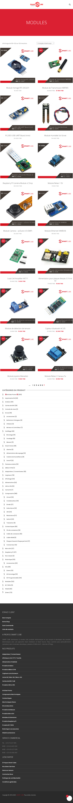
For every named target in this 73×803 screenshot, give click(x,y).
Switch (8, 519)
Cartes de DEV (9, 405)
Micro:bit (8, 548)
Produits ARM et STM (9, 669)
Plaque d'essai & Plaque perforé (16, 541)
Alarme (8, 449)
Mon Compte (6, 618)
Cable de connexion (12, 534)
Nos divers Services (8, 766)
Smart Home (9, 446)
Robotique (8, 559)
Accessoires (10, 416)
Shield (7, 589)
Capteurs (8, 475)
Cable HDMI (10, 537)
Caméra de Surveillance (14, 457)
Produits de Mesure (8, 710)
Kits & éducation (7, 706)
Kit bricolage (10, 574)
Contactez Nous (7, 774)
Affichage (8, 479)
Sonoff (8, 460)
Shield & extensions (8, 733)
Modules (8, 581)
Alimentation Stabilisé (9, 662)
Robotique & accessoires (10, 729)
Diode (8, 504)
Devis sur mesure (7, 770)
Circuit (8, 497)
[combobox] (45, 43)
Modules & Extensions (9, 717)
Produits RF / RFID (8, 725)
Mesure (8, 442)
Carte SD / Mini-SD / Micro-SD (12, 677)
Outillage (8, 431)
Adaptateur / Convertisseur (14, 471)
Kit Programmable (12, 578)
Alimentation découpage (14, 453)
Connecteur (10, 545)
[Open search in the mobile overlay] (70, 4)
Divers (8, 570)
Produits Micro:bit (8, 713)
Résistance (10, 515)
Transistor (9, 523)
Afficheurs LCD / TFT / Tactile (11, 658)
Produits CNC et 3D (8, 685)
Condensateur (11, 501)
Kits (6, 567)
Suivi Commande (7, 625)
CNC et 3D (8, 486)
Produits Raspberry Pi (9, 721)
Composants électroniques (11, 694)
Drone (7, 413)
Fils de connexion (12, 530)
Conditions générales (9, 782)
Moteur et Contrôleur (13, 427)
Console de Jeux (10, 409)
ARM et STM (9, 468)
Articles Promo (12, 394)
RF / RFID (8, 585)
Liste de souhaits (7, 629)
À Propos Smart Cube (9, 763)
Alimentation (9, 482)
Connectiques (9, 526)
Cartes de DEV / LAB (8, 681)
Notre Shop (6, 622)
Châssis (9, 424)
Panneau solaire (10, 464)
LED (7, 512)
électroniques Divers (9, 702)
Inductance (10, 508)
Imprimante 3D (10, 398)
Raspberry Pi (9, 552)
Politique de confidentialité (11, 778)
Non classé (8, 556)
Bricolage (9, 435)
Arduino (7, 402)
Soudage (9, 438)
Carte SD (8, 490)
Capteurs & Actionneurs (10, 673)
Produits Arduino (7, 666)
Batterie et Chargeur (13, 420)
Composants (9, 493)
